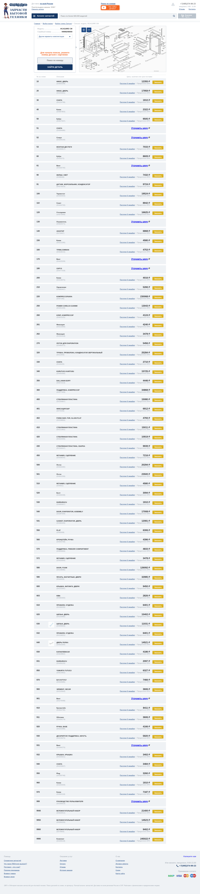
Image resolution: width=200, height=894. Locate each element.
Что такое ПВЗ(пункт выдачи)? (15, 864)
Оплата (63, 864)
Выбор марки (48, 23)
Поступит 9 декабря (127, 83)
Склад (118, 870)
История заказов (66, 870)
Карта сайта (120, 873)
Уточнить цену (139, 128)
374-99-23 (188, 4)
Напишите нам (189, 856)
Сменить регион (38, 9)
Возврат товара (10, 873)
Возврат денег (9, 877)
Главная (37, 23)
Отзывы (182, 9)
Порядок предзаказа (11, 870)
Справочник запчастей (12, 860)
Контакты (192, 9)
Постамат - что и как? (12, 867)
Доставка (63, 860)
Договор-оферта (122, 864)
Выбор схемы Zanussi (63, 23)
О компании (120, 860)
